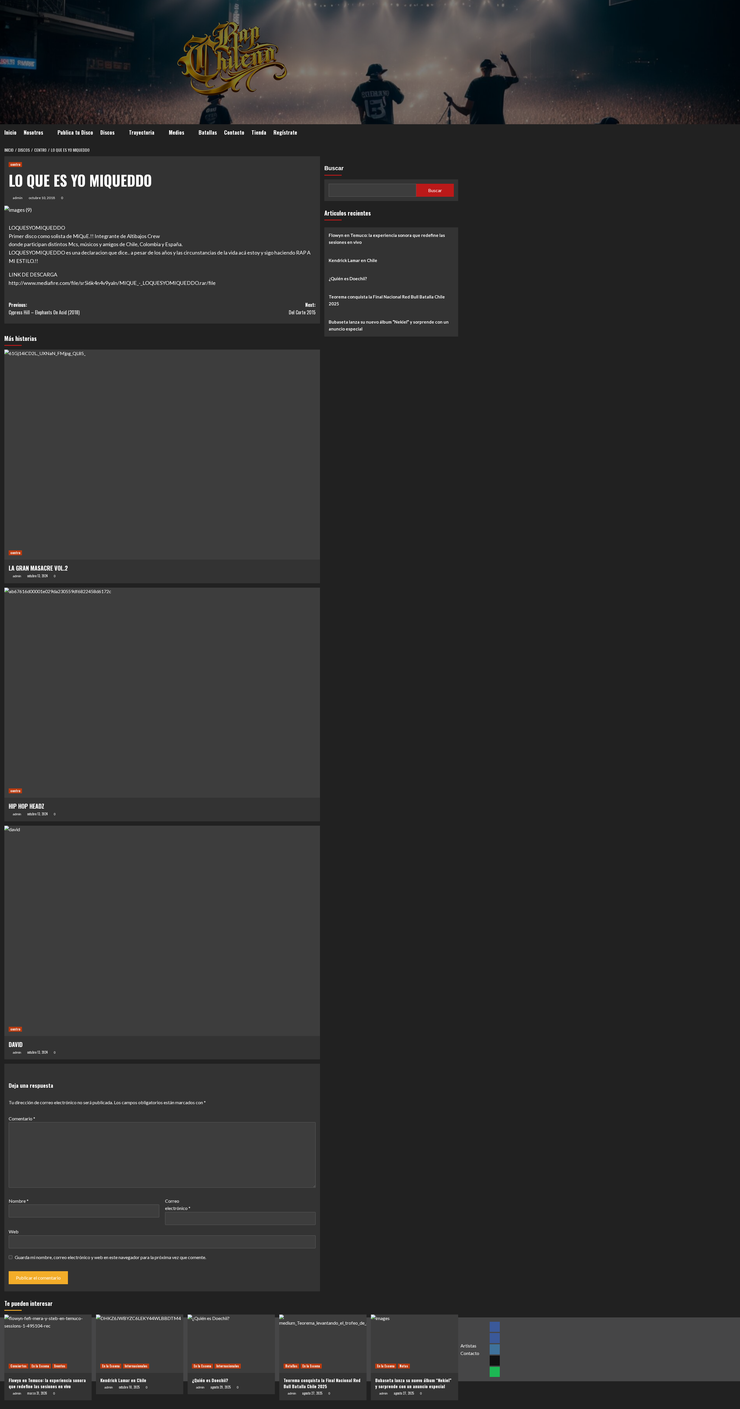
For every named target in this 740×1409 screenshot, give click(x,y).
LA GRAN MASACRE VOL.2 (38, 568)
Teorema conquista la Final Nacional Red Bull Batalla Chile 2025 (387, 300)
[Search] (454, 131)
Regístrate (285, 132)
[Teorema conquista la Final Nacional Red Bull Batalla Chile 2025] (323, 1344)
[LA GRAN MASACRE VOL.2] (162, 455)
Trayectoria (141, 132)
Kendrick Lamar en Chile (353, 260)
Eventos (59, 1366)
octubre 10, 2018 (42, 198)
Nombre (19, 1201)
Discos (107, 132)
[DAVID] (162, 931)
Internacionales (136, 1366)
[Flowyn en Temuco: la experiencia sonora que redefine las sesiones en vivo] (48, 1344)
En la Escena (40, 1366)
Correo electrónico (177, 1204)
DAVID (16, 1044)
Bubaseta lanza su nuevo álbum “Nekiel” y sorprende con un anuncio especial (389, 325)
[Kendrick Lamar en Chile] (139, 1344)
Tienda (258, 132)
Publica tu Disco (75, 132)
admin (18, 198)
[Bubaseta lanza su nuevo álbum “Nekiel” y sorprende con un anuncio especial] (414, 1344)
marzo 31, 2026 (37, 1393)
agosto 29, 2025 (220, 1387)
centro (15, 164)
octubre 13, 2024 (37, 575)
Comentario (22, 1118)
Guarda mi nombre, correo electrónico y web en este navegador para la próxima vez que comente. (110, 1257)
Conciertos (18, 1366)
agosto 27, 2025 (312, 1393)
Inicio (10, 132)
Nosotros (33, 132)
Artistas (468, 1345)
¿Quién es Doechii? (348, 278)
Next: (302, 308)
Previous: (44, 308)
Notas (403, 1366)
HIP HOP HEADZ (26, 806)
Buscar (334, 168)
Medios (176, 132)
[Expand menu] (46, 133)
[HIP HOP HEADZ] (162, 693)
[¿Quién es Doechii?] (231, 1344)
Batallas (208, 132)
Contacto (234, 132)
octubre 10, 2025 (129, 1387)
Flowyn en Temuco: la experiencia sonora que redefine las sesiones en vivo (387, 239)
